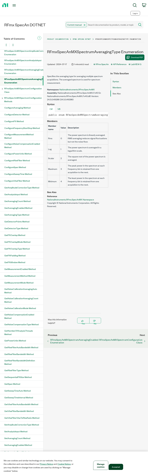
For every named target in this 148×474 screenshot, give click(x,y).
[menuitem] (135, 5)
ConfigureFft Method (14, 121)
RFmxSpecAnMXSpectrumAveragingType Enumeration (23, 80)
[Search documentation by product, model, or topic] (139, 24)
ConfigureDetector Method (16, 114)
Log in (135, 13)
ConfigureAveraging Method (17, 107)
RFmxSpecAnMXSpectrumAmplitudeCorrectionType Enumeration (23, 52)
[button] (84, 25)
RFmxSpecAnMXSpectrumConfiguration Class (23, 90)
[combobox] (100, 24)
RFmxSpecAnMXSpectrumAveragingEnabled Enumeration (23, 71)
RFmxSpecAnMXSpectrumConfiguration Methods (23, 99)
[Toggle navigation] (19, 5)
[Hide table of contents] (39, 38)
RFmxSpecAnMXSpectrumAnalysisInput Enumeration (22, 62)
